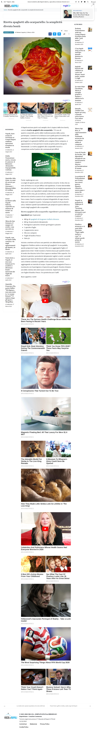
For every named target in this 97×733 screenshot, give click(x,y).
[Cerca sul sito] (78, 2)
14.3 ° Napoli (8, 2)
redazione (9, 150)
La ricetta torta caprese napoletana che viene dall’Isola (31, 706)
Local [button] (93, 2)
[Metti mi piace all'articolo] (64, 34)
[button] (87, 2)
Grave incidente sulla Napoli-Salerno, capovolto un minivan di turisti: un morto (50, 2)
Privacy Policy (44, 724)
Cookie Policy (23, 727)
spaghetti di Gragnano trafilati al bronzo (45, 219)
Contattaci (23, 724)
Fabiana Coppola (21, 32)
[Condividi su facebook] (50, 33)
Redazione (33, 724)
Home (5, 10)
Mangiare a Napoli (8, 32)
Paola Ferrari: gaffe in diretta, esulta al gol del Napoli (63, 706)
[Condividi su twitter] (54, 33)
